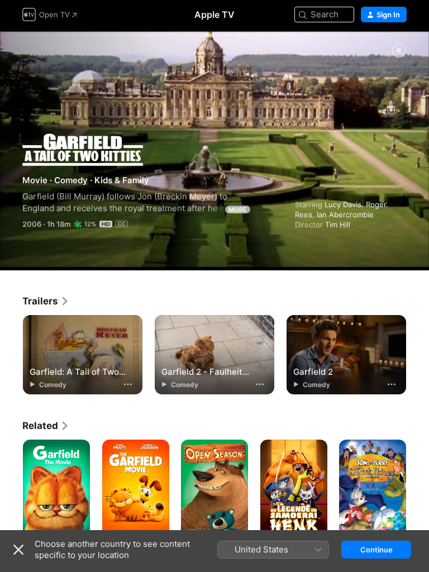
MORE (237, 209)
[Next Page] (418, 490)
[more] (128, 384)
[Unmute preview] (399, 51)
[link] (45, 301)
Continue (376, 549)
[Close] (18, 550)
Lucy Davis (343, 204)
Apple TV (214, 14)
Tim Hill (337, 224)
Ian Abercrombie (345, 214)
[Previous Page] (11, 490)
